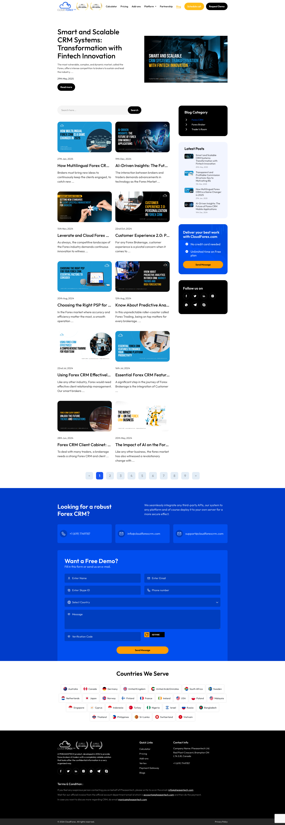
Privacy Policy (221, 821)
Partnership (166, 6)
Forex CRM (197, 119)
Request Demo (217, 6)
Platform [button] (149, 6)
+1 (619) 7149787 (181, 763)
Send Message (203, 264)
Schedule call (194, 6)
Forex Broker (198, 124)
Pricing (124, 6)
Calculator (111, 6)
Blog (178, 6)
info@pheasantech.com (180, 789)
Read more (66, 87)
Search (134, 110)
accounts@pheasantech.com (159, 794)
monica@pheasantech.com (132, 799)
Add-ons (136, 6)
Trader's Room (199, 129)
